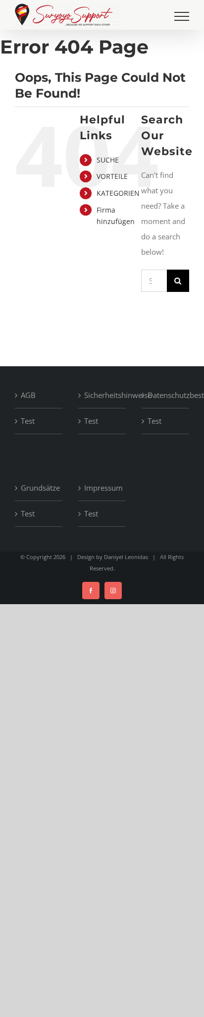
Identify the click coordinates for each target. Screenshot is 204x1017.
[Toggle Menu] (182, 16)
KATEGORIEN (118, 193)
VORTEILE (112, 176)
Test (28, 421)
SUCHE (108, 160)
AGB (28, 395)
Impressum (102, 488)
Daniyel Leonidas (126, 557)
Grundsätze (39, 488)
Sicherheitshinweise (102, 395)
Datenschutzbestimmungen (166, 395)
